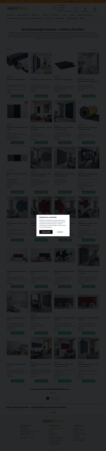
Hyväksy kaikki (46, 232)
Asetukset (60, 232)
